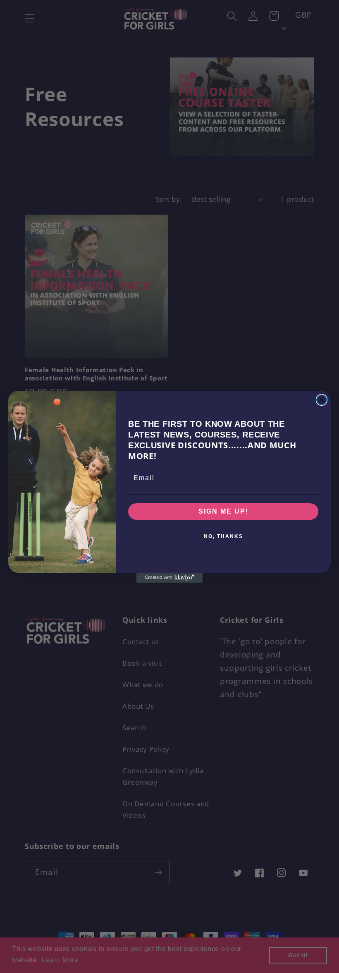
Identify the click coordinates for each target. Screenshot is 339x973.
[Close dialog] (322, 400)
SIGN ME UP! (223, 511)
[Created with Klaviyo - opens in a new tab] (169, 578)
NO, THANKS (223, 536)
